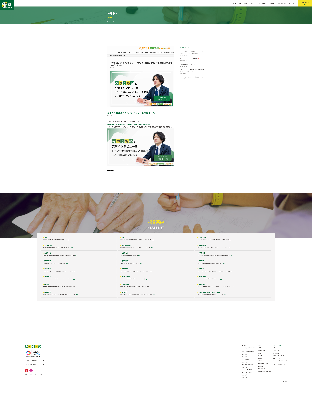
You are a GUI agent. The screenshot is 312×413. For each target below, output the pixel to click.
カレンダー (292, 3)
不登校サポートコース (278, 355)
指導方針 (244, 367)
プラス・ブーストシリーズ (279, 364)
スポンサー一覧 (33, 374)
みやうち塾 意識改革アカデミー (280, 362)
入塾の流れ (245, 362)
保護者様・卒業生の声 (247, 364)
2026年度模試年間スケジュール (248, 349)
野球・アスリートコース (279, 358)
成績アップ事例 (262, 350)
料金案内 (244, 354)
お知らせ (244, 377)
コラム (259, 345)
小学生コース (276, 348)
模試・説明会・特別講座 (248, 351)
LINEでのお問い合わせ (30, 364)
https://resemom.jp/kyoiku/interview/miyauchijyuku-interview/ (128, 124)
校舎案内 (260, 353)
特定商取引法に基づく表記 (264, 371)
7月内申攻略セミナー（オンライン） (189, 64)
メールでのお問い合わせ (31, 360)
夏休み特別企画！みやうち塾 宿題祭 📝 (189, 58)
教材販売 (244, 356)
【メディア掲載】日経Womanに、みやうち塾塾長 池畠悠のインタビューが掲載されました (192, 52)
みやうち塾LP (40, 374)
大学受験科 (276, 353)
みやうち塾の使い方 (247, 372)
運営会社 (26, 374)
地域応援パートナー (263, 363)
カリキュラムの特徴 (247, 369)
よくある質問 (245, 359)
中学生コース (276, 350)
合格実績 (260, 348)
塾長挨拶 (244, 375)
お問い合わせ (305, 2)
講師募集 (260, 361)
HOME (244, 345)
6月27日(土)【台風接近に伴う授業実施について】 (192, 77)
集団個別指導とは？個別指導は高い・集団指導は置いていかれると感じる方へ (192, 70)
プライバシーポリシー (263, 368)
